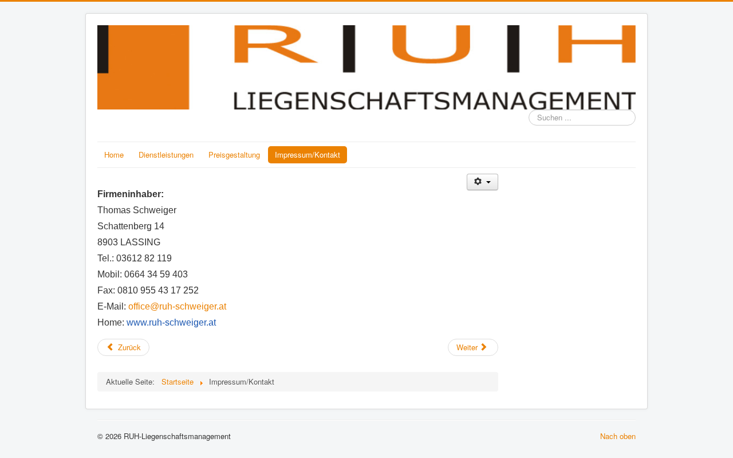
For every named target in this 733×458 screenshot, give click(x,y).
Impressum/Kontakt (307, 154)
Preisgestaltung (234, 154)
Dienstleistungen (166, 154)
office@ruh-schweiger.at (177, 306)
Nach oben (618, 435)
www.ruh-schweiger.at (171, 322)
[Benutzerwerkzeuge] (482, 182)
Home (114, 154)
